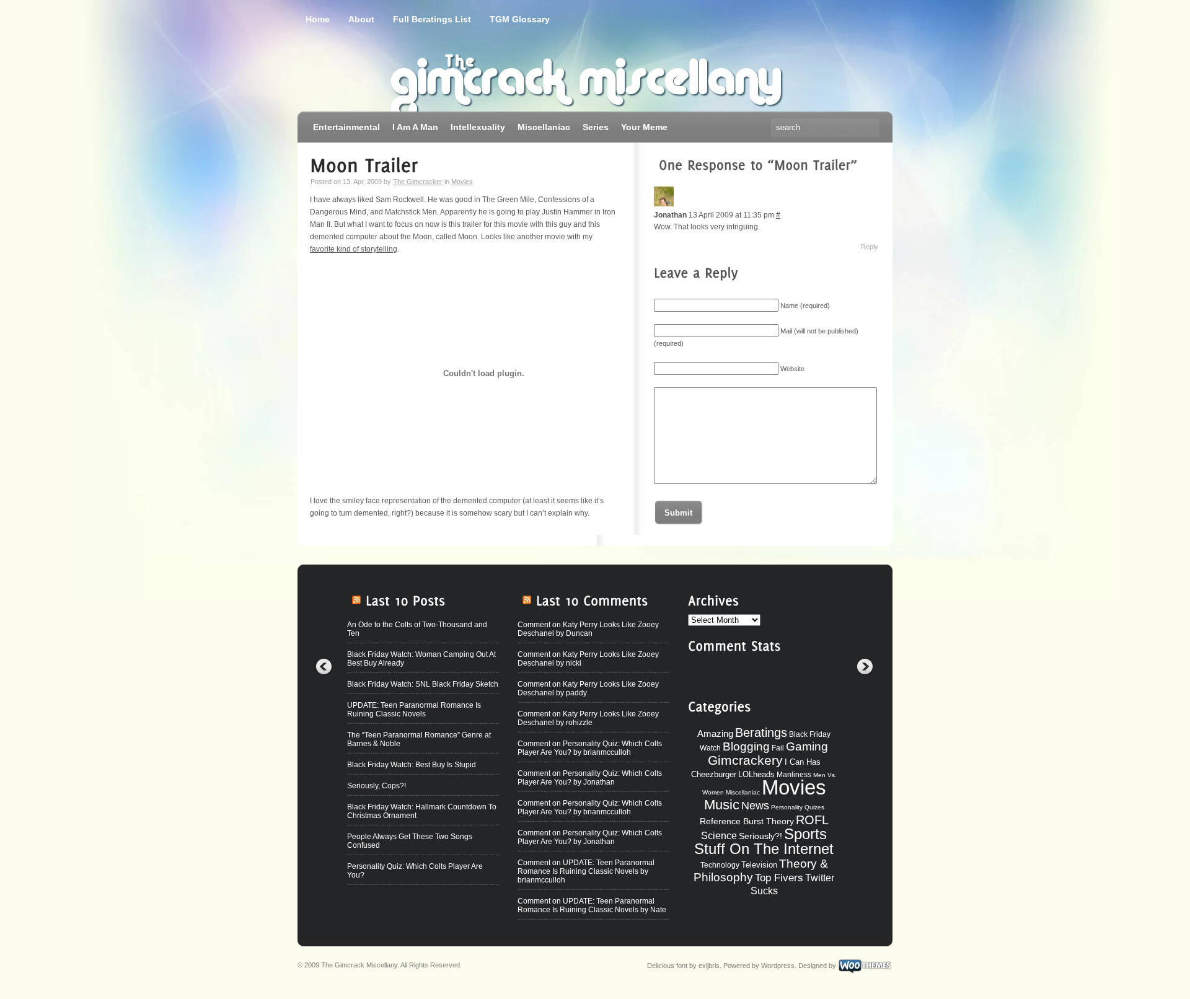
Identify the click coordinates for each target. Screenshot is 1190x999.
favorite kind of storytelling (353, 249)
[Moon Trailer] (364, 163)
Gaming (807, 746)
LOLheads (756, 774)
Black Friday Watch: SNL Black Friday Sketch (422, 684)
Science (719, 835)
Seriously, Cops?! (376, 785)
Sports (805, 833)
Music (721, 804)
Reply (869, 246)
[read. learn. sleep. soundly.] (452, 77)
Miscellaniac (544, 127)
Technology (719, 865)
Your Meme (644, 127)
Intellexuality (478, 127)
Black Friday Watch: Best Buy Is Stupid (411, 764)
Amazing (715, 733)
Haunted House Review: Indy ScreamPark (418, 929)
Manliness (794, 774)
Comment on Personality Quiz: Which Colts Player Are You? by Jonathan (590, 777)
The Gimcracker (418, 181)
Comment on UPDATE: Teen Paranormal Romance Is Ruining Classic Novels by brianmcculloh (586, 871)
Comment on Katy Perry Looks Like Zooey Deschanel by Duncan (588, 629)
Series (596, 127)
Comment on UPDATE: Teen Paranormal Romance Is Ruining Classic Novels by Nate (592, 905)
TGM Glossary (520, 19)
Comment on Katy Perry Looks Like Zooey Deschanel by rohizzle (588, 718)
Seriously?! (760, 836)
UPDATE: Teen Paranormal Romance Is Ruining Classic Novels (414, 709)
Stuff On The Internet (764, 848)
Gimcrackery (745, 760)
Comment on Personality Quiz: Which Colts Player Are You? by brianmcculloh (590, 748)
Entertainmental (346, 127)
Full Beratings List (432, 19)
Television (759, 864)
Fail (778, 748)
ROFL (812, 820)
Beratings (761, 732)
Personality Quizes (797, 807)
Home (318, 19)
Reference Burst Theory (747, 821)
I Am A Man (415, 127)
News (755, 805)
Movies (462, 181)
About (361, 19)
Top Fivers (779, 878)
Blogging (746, 746)
